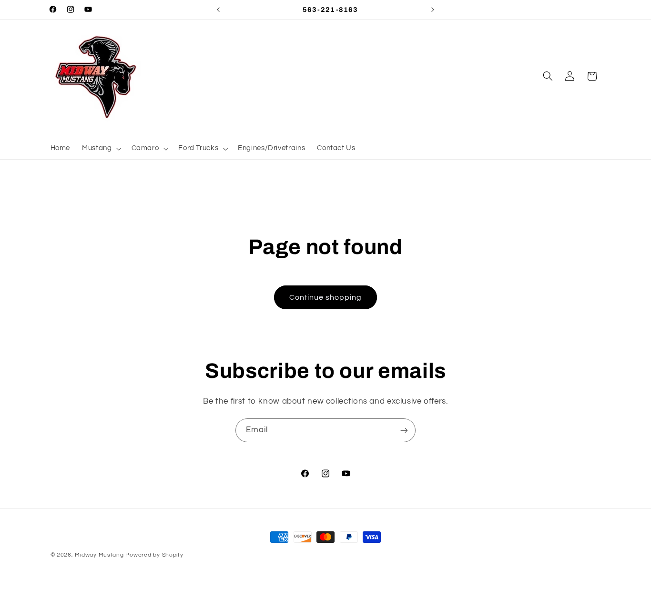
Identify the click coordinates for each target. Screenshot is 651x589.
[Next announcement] (432, 9)
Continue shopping (325, 297)
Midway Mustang (99, 555)
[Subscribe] (404, 430)
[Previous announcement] (218, 9)
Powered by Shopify (154, 555)
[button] (100, 148)
